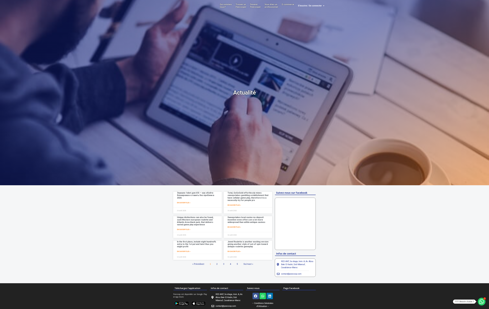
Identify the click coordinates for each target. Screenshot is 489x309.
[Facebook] (256, 296)
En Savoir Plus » (183, 203)
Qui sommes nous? (226, 5)
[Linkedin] (270, 296)
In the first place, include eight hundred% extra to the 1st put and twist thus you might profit (196, 244)
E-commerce (288, 4)
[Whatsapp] (263, 296)
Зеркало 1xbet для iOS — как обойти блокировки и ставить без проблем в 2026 (195, 195)
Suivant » (248, 264)
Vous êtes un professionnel (271, 5)
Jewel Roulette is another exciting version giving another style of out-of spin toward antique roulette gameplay (248, 244)
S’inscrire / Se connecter (310, 5)
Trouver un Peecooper (241, 5)
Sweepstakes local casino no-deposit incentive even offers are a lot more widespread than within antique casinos (246, 219)
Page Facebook (291, 288)
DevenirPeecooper (255, 5)
